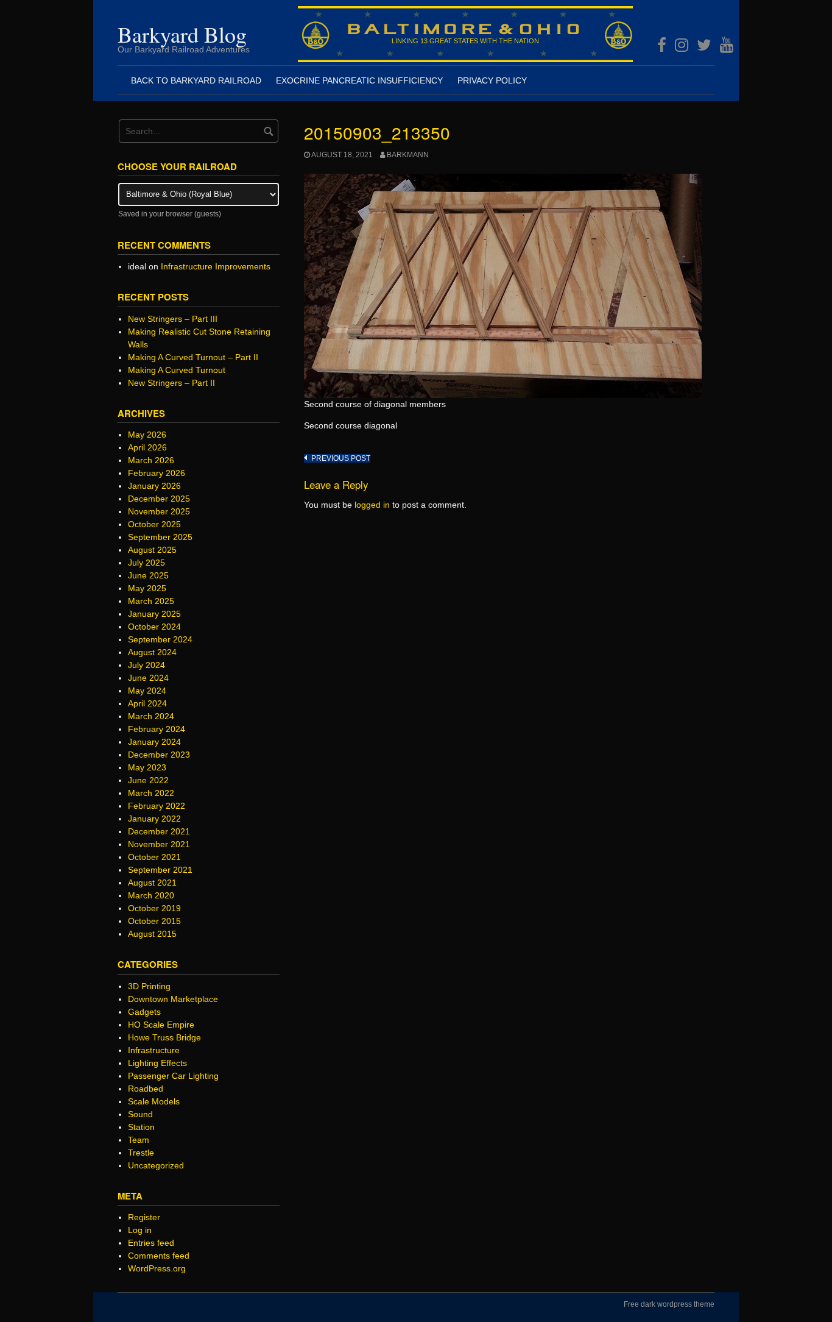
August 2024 (152, 652)
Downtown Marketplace (173, 999)
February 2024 (156, 729)
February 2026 (156, 473)
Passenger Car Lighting (173, 1076)
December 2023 (159, 754)
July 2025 (146, 562)
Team (138, 1140)
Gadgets (144, 1012)
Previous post (340, 458)
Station (141, 1127)
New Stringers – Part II (171, 383)
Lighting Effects (157, 1063)
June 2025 (148, 575)
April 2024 (147, 703)
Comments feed (158, 1255)
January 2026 (154, 486)
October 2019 (154, 908)
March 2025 (151, 601)
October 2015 (154, 921)
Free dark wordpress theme (669, 1304)
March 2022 (151, 793)
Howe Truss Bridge (164, 1037)
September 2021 (160, 870)
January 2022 (154, 818)
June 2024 (148, 678)
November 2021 (159, 844)
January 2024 (154, 742)
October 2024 (154, 626)
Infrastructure (154, 1050)
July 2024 (146, 665)
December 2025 (159, 498)
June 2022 (148, 780)
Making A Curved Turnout (176, 370)
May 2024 (147, 690)
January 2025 (154, 614)
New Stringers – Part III (172, 319)
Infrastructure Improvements (215, 266)
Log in (140, 1230)
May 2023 (147, 767)
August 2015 (152, 934)
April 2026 (147, 447)
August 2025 (152, 550)
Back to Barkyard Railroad (196, 80)
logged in (372, 505)
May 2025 (147, 588)
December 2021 (159, 831)
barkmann (408, 155)
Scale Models (154, 1101)
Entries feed (151, 1243)
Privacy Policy (492, 80)
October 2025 (154, 524)
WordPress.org (157, 1268)
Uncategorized (156, 1165)
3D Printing (149, 986)
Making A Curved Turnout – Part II (193, 357)
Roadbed (145, 1088)
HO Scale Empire (161, 1024)
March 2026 (151, 460)
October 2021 (154, 857)
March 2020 (151, 895)
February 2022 (156, 806)
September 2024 (160, 639)
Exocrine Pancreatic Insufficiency (359, 80)
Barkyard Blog (182, 34)
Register (144, 1217)
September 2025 (160, 537)
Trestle (141, 1152)
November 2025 (159, 511)
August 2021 (152, 882)
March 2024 (151, 716)
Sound (140, 1114)
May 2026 (147, 434)
